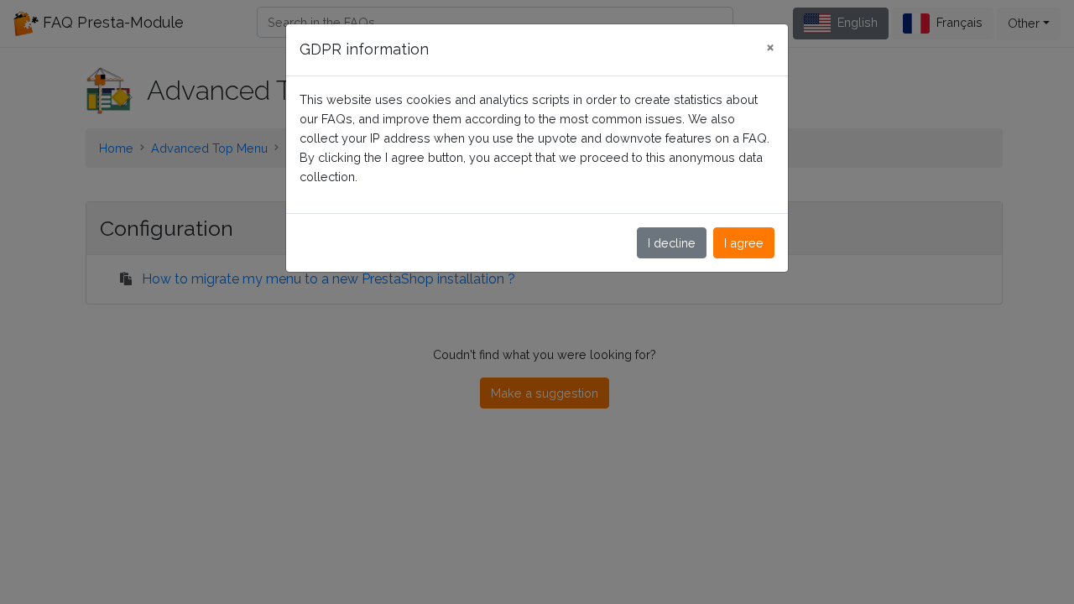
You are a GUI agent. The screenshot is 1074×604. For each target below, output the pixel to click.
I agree (744, 243)
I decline (672, 243)
